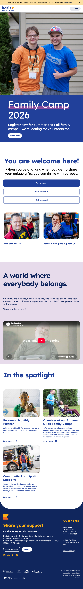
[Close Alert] (79, 2)
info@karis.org (69, 551)
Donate (27, 549)
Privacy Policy (76, 573)
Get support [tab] (41, 183)
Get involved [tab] (41, 191)
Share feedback (11, 549)
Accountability (75, 575)
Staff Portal (66, 575)
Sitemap (77, 578)
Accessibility (66, 573)
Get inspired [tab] (41, 200)
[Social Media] (4, 555)
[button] (75, 9)
